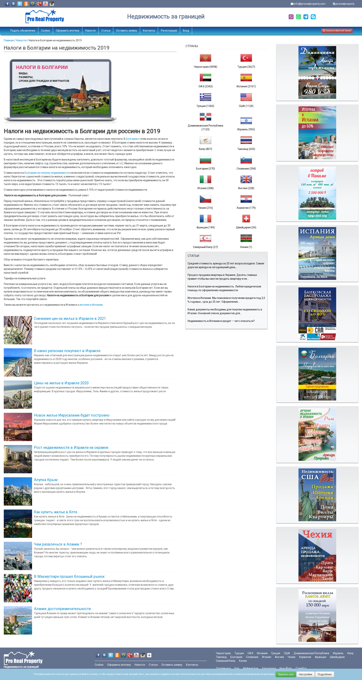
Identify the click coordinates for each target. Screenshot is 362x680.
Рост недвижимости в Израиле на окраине (71, 447)
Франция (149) (205, 227)
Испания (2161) (246, 86)
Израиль (338, 653)
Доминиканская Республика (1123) (205, 127)
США (287, 653)
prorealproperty (345, 3)
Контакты (149, 30)
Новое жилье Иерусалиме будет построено (72, 415)
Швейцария (337, 657)
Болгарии (132, 138)
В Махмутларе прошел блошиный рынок (69, 576)
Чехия (291, 657)
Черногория (223, 653)
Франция (320, 657)
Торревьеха (223, 668)
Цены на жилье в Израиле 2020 (61, 383)
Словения (252, 657)
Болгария (236, 657)
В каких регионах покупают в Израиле (67, 351)
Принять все (286, 674)
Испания (262, 653)
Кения (243, 660)
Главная (9, 40)
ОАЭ (250, 653)
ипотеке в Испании (91, 304)
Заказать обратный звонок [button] (338, 30)
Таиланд (221, 657)
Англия (279, 657)
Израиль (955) (246, 129)
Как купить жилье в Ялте (55, 512)
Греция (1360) (205, 105)
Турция (239, 653)
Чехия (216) (205, 207)
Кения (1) (246, 247)
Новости (90, 30)
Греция (275, 653)
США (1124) (246, 105)
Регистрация (169, 30)
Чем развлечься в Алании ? (58, 544)
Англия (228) (246, 188)
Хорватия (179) (246, 207)
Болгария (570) (205, 168)
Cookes (45, 30)
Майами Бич (250, 668)
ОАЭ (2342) (206, 86)
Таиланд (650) (246, 148)
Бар (237, 668)
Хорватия (305, 657)
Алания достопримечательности (62, 609)
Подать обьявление (22, 30)
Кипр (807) (205, 148)
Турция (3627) (246, 66)
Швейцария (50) (246, 227)
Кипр (350, 653)
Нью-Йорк (286, 668)
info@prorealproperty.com (309, 3)
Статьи (105, 30)
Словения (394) (246, 168)
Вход (186, 30)
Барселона (269, 668)
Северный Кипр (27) (205, 247)
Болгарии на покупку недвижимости (47, 172)
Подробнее (325, 674)
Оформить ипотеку (67, 30)
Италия (266, 657)
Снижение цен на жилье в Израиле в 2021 (70, 318)
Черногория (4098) (205, 66)
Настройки (305, 674)
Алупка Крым (46, 480)
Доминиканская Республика (311, 653)
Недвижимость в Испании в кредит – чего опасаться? (221, 320)
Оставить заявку (126, 30)
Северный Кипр (225, 660)
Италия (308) (206, 188)
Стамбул (301, 668)
